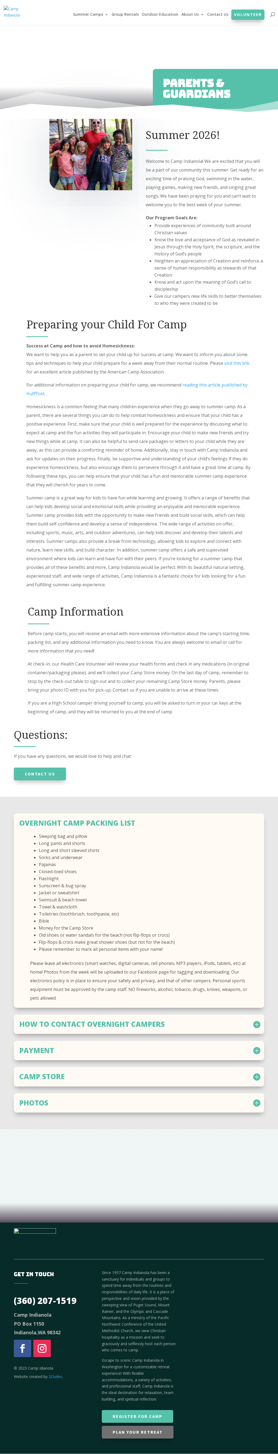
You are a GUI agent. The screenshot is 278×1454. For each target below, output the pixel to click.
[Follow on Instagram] (42, 1348)
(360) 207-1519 (45, 1300)
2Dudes (55, 1376)
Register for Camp (137, 1416)
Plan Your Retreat (138, 1432)
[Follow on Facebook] (22, 1348)
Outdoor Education (160, 14)
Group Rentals (125, 14)
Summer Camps (88, 14)
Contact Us (217, 14)
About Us (190, 14)
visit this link (236, 363)
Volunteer (248, 15)
